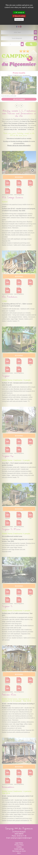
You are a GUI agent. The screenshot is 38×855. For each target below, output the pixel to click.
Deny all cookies (19, 16)
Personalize (19, 19)
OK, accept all (19, 12)
